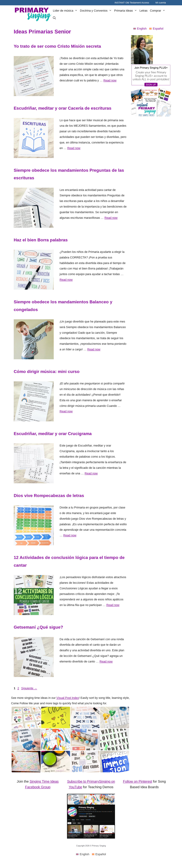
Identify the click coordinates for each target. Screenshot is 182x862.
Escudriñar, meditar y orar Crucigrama (53, 433)
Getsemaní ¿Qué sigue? (38, 627)
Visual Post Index (67, 697)
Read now (109, 80)
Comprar (155, 10)
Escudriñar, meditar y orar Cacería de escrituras (62, 108)
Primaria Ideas (123, 10)
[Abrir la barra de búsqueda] (54, 18)
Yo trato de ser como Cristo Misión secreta (57, 46)
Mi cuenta (160, 2)
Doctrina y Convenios (94, 10)
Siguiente (29, 688)
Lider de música (63, 10)
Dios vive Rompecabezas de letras (49, 495)
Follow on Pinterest (137, 781)
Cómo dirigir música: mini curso (47, 371)
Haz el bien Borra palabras (41, 240)
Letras (143, 10)
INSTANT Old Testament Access (132, 2)
